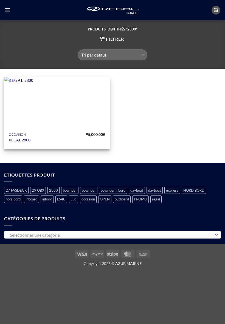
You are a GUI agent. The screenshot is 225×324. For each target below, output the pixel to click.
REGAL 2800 (19, 140)
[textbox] (111, 235)
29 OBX (38, 190)
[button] (7, 10)
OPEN (105, 199)
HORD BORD (193, 190)
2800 (53, 190)
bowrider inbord (113, 190)
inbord (47, 199)
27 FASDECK (16, 190)
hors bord (13, 199)
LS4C (61, 199)
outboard (122, 199)
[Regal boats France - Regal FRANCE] (112, 10)
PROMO (140, 199)
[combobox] (112, 235)
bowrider (70, 190)
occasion (88, 199)
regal (156, 199)
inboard (31, 199)
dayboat (136, 190)
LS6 (74, 199)
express (172, 190)
